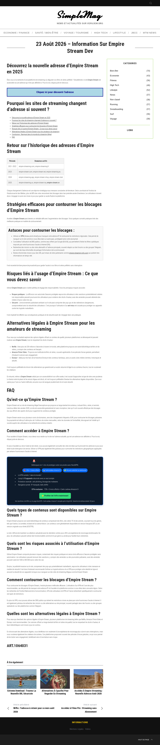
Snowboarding (116, 109)
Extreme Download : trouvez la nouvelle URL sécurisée (21, 692)
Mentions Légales (77, 729)
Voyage (113, 119)
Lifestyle (113, 90)
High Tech (114, 85)
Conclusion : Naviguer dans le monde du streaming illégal (32, 134)
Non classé (115, 99)
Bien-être (114, 71)
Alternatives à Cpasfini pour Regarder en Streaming (55, 692)
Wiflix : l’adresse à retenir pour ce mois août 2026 (33, 708)
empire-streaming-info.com (78, 253)
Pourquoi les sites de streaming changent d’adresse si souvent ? (34, 120)
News (112, 95)
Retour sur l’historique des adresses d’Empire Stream (30, 123)
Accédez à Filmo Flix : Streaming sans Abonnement (79, 708)
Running (114, 104)
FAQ (13, 137)
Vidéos (87, 729)
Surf (112, 114)
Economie (114, 76)
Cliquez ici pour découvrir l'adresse (55, 92)
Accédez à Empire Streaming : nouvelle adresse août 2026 (88, 692)
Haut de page (143, 740)
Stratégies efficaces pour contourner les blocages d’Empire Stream (35, 126)
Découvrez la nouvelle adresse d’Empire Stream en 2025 (31, 118)
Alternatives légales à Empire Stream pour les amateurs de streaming (35, 132)
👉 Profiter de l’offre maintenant (55, 496)
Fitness (113, 80)
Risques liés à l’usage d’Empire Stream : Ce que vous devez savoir (34, 129)
